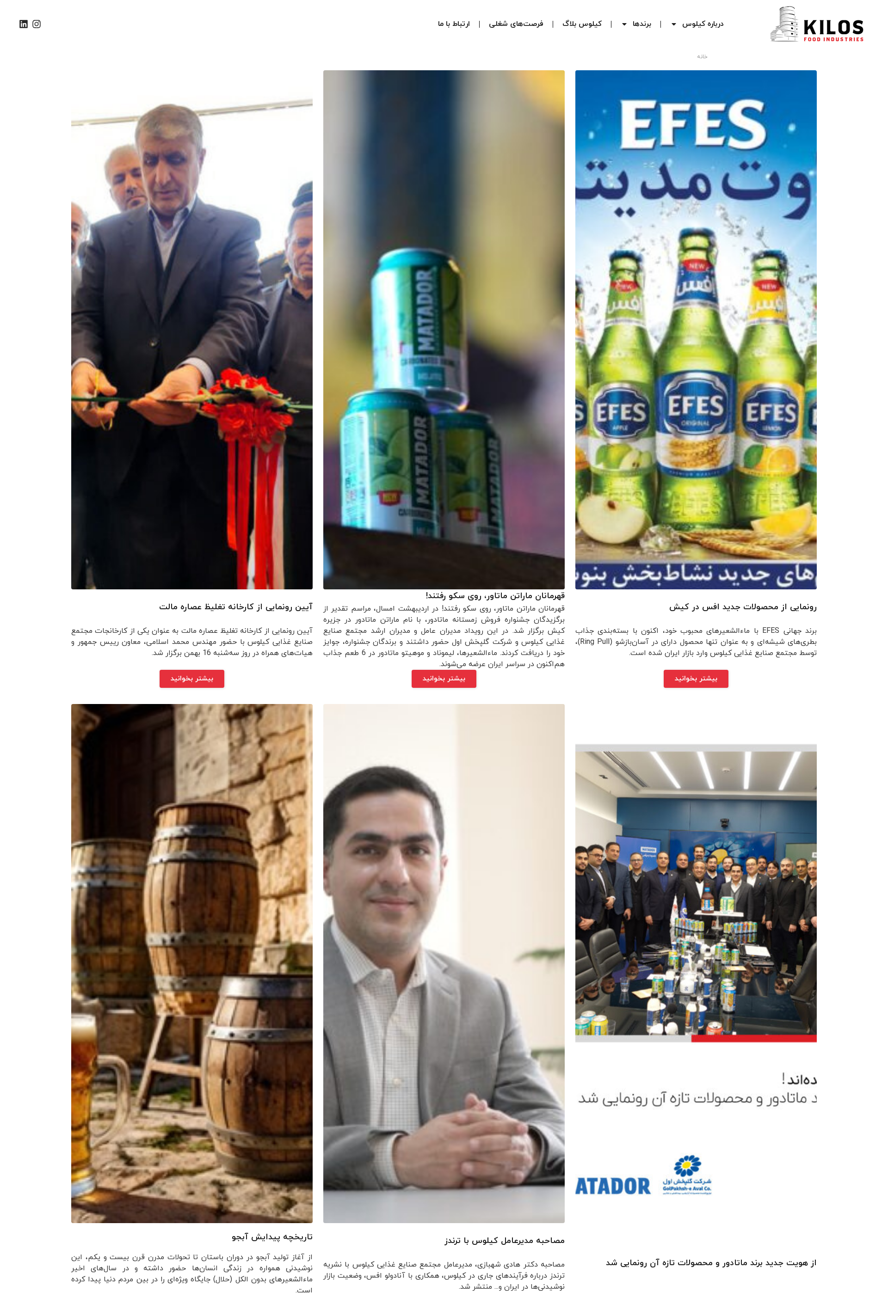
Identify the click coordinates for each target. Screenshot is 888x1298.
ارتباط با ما (454, 24)
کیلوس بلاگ (582, 24)
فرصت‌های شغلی (516, 24)
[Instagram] (36, 24)
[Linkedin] (23, 24)
